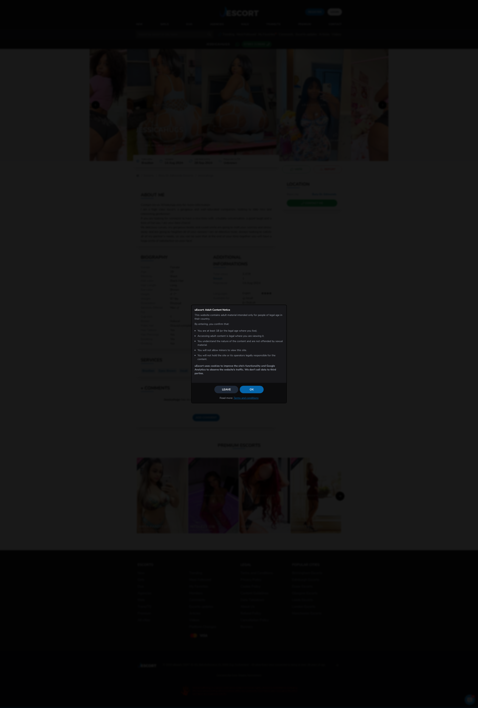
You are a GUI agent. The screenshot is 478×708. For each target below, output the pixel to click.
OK (252, 389)
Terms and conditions (246, 398)
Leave (226, 389)
